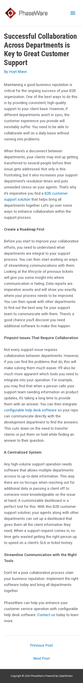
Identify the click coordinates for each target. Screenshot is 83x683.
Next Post (41, 658)
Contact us (46, 615)
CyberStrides (66, 676)
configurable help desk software (30, 410)
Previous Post (41, 645)
